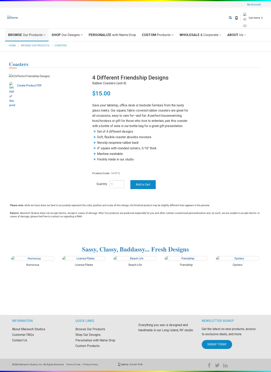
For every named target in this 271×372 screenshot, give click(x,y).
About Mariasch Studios (28, 329)
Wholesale (199, 35)
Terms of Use (73, 364)
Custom (156, 35)
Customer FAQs (23, 335)
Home (12, 45)
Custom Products (87, 346)
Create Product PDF (29, 85)
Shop (66, 35)
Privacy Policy (90, 364)
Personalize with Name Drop (95, 340)
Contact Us (19, 340)
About (235, 35)
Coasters (61, 45)
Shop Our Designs (88, 335)
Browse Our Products (35, 45)
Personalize (112, 35)
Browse (25, 35)
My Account (254, 4)
